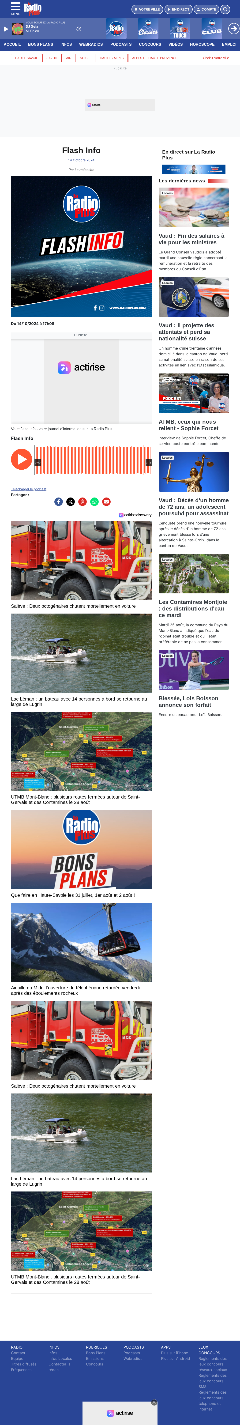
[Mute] (78, 28)
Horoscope (202, 44)
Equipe (17, 1358)
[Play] (6, 29)
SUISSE (85, 58)
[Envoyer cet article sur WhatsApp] (93, 504)
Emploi (229, 44)
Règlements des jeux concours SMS (213, 1381)
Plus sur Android (175, 1358)
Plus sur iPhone (174, 1352)
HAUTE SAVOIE (26, 58)
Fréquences (21, 1369)
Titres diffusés (23, 1364)
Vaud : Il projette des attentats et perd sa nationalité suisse (186, 332)
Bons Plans (40, 44)
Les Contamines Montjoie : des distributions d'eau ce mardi (193, 608)
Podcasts (121, 44)
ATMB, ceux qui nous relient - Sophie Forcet (188, 424)
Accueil (12, 44)
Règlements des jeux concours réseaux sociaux (213, 1364)
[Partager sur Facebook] (57, 504)
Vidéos (176, 44)
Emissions (95, 1358)
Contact (18, 1352)
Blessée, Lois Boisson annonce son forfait (188, 701)
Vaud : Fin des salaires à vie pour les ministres (191, 239)
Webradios (91, 44)
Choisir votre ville (216, 58)
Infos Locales (60, 1358)
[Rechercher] (225, 9)
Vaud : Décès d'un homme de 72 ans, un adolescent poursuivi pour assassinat (194, 506)
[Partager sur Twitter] (69, 504)
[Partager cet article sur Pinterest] (81, 504)
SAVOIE (52, 58)
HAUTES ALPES (112, 58)
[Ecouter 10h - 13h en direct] (193, 169)
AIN (68, 58)
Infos (66, 44)
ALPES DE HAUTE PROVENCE (154, 58)
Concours (150, 44)
